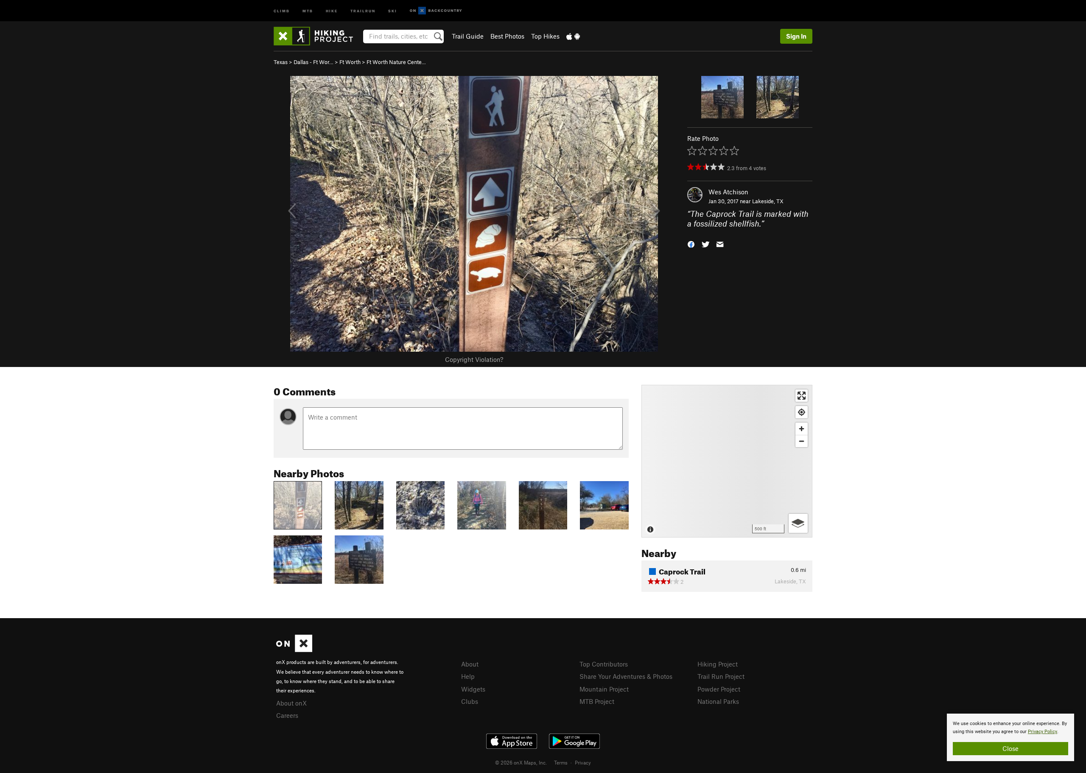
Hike (332, 10)
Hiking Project (717, 664)
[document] (1010, 737)
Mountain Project (604, 689)
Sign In (796, 36)
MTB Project (596, 701)
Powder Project (718, 689)
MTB (307, 10)
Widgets (473, 689)
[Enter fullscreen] (801, 395)
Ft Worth (350, 62)
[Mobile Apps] (573, 36)
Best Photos (507, 36)
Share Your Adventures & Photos (625, 676)
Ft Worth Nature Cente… (396, 62)
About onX (291, 703)
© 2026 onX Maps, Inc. (521, 762)
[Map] (727, 461)
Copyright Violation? (474, 359)
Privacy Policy (1042, 731)
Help (468, 676)
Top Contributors (603, 664)
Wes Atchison (728, 192)
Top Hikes (545, 36)
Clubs (469, 701)
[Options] (798, 523)
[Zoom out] (801, 441)
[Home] (317, 36)
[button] (691, 243)
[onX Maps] (294, 649)
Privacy (583, 762)
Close (1010, 748)
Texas (281, 62)
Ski (392, 10)
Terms (561, 762)
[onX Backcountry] (435, 10)
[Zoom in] (801, 429)
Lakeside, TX (768, 201)
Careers (287, 715)
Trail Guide (468, 36)
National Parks (718, 701)
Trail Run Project (721, 676)
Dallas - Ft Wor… (313, 62)
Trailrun (362, 10)
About (470, 664)
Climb (282, 10)
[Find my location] (801, 412)
